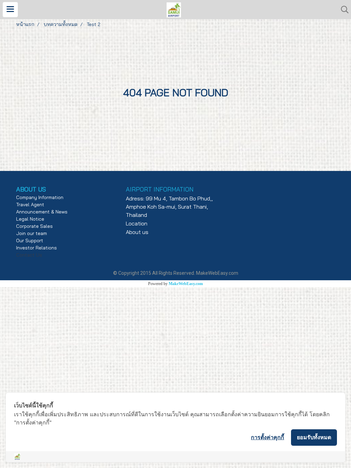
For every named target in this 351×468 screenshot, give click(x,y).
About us (137, 232)
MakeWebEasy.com (186, 283)
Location (136, 223)
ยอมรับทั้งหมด (314, 437)
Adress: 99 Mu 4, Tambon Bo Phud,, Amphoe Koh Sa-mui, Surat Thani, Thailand (169, 206)
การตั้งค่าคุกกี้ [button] (267, 437)
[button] (342, 9)
